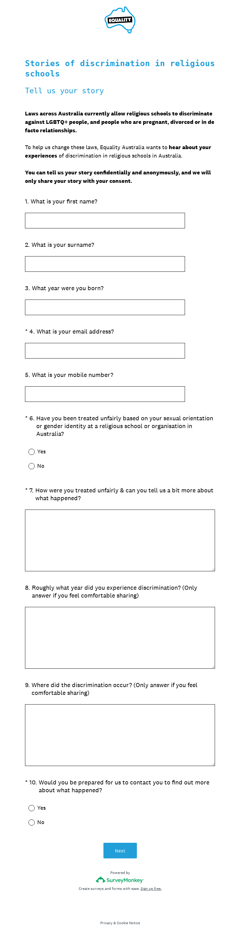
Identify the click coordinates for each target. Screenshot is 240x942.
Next (120, 851)
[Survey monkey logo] (120, 880)
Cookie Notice (128, 922)
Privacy (106, 922)
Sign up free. (151, 888)
